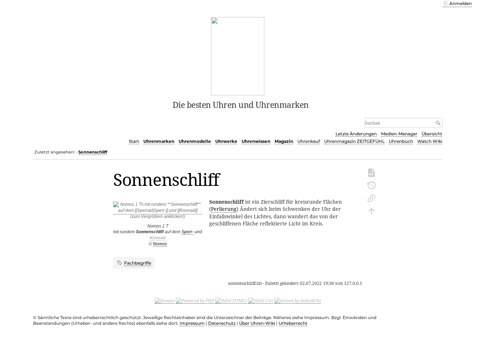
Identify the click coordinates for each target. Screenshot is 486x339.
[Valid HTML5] (231, 300)
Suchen (438, 122)
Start (134, 141)
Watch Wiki (429, 141)
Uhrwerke (226, 141)
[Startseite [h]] (238, 56)
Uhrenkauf (308, 141)
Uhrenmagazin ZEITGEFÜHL (354, 141)
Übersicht (432, 133)
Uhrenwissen (256, 141)
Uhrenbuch (401, 141)
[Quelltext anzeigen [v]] (371, 172)
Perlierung (224, 208)
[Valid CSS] (260, 300)
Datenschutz (222, 323)
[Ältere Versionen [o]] (371, 184)
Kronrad (157, 237)
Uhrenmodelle (195, 141)
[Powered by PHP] (195, 300)
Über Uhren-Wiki (257, 323)
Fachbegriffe (137, 263)
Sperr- (187, 231)
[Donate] (165, 300)
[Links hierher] (371, 197)
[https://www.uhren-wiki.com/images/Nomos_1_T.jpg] (157, 211)
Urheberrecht (293, 323)
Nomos (160, 243)
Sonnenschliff (92, 152)
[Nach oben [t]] (371, 210)
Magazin (284, 141)
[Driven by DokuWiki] (297, 300)
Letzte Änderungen (356, 133)
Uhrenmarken (158, 141)
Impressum (192, 323)
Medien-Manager (399, 133)
